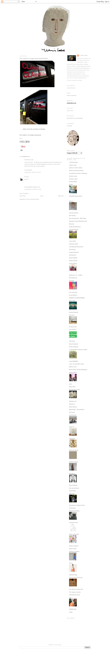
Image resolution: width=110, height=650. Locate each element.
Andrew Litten (73, 176)
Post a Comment (24, 193)
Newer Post (23, 196)
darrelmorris (72, 255)
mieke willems (73, 372)
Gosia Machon (73, 295)
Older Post (61, 196)
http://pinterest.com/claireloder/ (75, 118)
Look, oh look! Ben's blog (76, 364)
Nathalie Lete (72, 401)
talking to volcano (74, 551)
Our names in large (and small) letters (34, 58)
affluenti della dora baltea (76, 170)
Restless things (73, 461)
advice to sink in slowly (75, 167)
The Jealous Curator (75, 592)
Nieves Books (73, 406)
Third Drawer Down (74, 594)
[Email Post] (21, 150)
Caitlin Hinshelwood (75, 226)
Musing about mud (74, 389)
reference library (73, 450)
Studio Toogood (73, 546)
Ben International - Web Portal (77, 218)
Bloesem (71, 224)
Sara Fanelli (72, 490)
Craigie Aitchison (74, 252)
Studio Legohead (74, 534)
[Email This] (20, 142)
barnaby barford (73, 213)
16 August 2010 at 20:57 (32, 189)
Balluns (71, 201)
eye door (71, 280)
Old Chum (72, 412)
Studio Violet (72, 548)
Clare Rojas (72, 249)
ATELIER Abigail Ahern (75, 196)
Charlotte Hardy (73, 244)
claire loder (83, 55)
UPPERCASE (72, 609)
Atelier (71, 184)
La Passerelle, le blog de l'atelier (78, 349)
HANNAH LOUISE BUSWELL (77, 298)
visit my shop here (71, 95)
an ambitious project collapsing (78, 173)
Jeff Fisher (72, 341)
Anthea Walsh (73, 181)
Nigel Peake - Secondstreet (76, 409)
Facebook (69, 125)
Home (41, 196)
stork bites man (73, 522)
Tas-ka (71, 563)
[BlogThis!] (22, 142)
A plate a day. (73, 165)
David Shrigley (73, 257)
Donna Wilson (73, 263)
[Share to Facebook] (27, 142)
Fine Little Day (73, 292)
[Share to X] (25, 142)
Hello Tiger (72, 300)
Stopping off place (74, 510)
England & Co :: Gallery (75, 275)
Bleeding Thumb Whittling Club (78, 221)
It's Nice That (72, 326)
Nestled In (72, 404)
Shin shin (71, 493)
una (70, 597)
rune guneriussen (74, 488)
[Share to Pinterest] (29, 142)
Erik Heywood (73, 277)
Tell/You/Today (73, 574)
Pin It (21, 138)
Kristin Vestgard (73, 346)
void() (70, 612)
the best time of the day (75, 577)
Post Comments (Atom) (33, 199)
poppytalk (72, 438)
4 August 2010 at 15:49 (32, 172)
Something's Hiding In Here (77, 505)
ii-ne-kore (71, 315)
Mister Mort (72, 386)
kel (25, 176)
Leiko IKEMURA (73, 361)
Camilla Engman (73, 229)
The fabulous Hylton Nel (76, 589)
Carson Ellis (72, 241)
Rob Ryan (72, 473)
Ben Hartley (72, 215)
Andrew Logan (73, 179)
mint (70, 384)
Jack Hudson (72, 329)
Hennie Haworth (73, 312)
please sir (71, 426)
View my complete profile (74, 80)
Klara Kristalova (73, 344)
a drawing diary (73, 162)
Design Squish (73, 260)
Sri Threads (72, 508)
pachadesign (72, 415)
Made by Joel (72, 366)
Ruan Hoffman (73, 485)
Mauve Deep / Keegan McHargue (78, 369)
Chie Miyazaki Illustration (76, 246)
